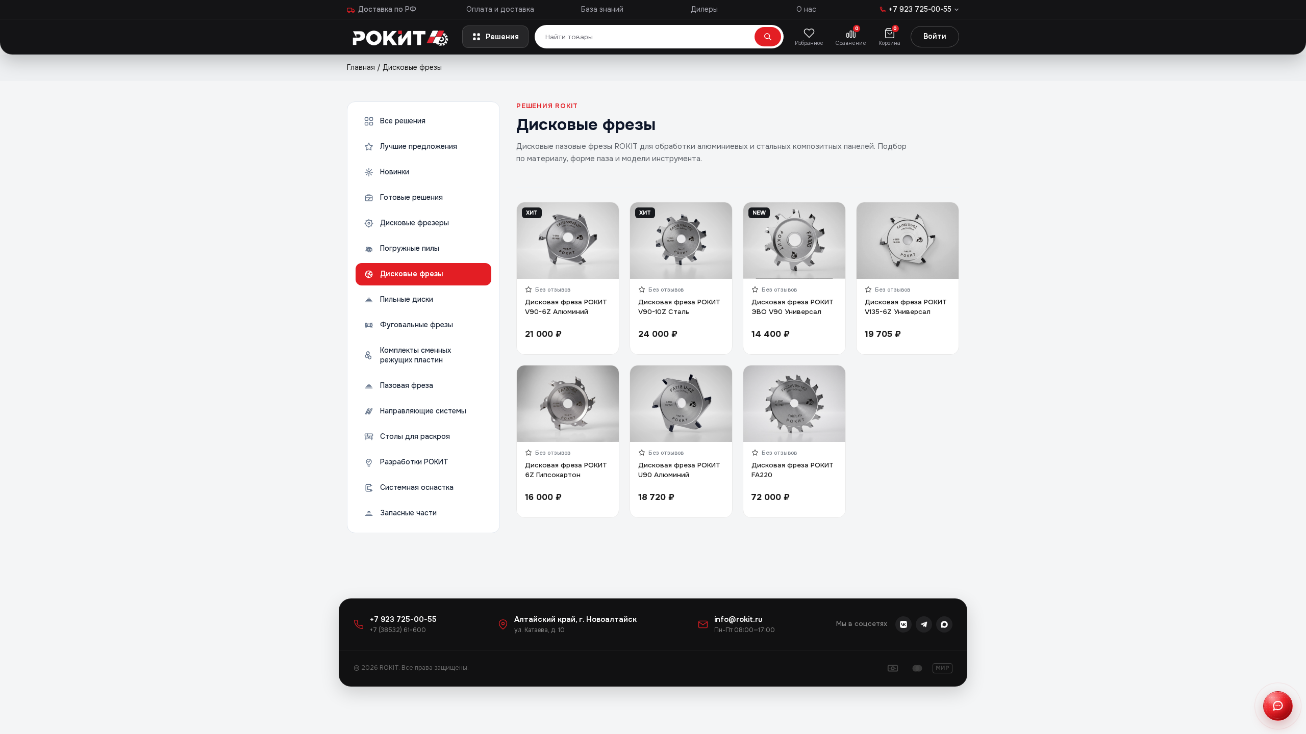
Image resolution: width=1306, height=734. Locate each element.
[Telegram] (924, 624)
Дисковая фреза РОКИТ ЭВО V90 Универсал (792, 307)
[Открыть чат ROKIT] (1278, 706)
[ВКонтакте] (903, 624)
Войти (934, 36)
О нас (806, 9)
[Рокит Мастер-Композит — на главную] (401, 36)
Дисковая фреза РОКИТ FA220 (792, 470)
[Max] (944, 624)
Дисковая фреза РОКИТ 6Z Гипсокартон (566, 470)
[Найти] (768, 36)
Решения (502, 36)
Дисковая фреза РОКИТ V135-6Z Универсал (906, 307)
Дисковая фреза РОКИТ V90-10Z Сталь (679, 307)
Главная (361, 67)
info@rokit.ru (738, 619)
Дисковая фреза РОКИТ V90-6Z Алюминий (566, 307)
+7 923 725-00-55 (403, 619)
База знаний (602, 9)
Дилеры (704, 9)
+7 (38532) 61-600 (398, 630)
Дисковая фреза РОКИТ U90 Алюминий (679, 470)
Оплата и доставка (500, 9)
